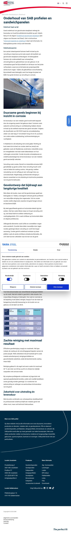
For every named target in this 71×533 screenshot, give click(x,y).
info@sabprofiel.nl (11, 478)
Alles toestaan (58, 287)
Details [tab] (35, 250)
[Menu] (66, 3)
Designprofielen (31, 473)
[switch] (26, 279)
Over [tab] (58, 250)
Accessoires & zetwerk (33, 483)
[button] (59, 3)
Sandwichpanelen (31, 465)
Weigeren (13, 287)
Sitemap (6, 521)
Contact (6, 523)
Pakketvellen (46, 475)
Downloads (45, 483)
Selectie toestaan (35, 287)
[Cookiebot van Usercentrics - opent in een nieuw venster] (61, 244)
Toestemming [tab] (12, 250)
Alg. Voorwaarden (47, 465)
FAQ (43, 481)
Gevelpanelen (30, 468)
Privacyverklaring (9, 519)
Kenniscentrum (13, 14)
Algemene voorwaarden (11, 518)
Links (43, 478)
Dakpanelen (29, 470)
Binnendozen (30, 478)
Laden (44, 470)
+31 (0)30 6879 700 (11, 475)
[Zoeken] (63, 3)
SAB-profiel (5, 14)
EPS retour (45, 473)
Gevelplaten (29, 475)
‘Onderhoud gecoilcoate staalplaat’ (28, 36)
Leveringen (45, 468)
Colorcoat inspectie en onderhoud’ (15, 41)
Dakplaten (29, 481)
